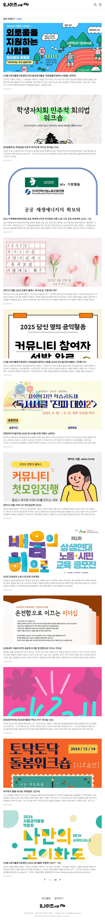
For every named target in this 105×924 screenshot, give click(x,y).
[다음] (60, 880)
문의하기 (59, 898)
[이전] (44, 880)
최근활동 (46, 898)
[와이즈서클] (48, 5)
